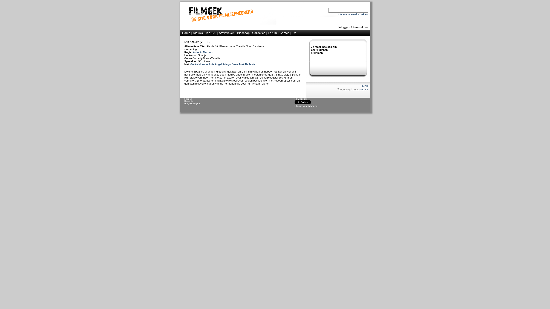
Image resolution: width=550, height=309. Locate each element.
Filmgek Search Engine (306, 106)
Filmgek (188, 99)
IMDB (365, 86)
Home (186, 33)
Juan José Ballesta (243, 64)
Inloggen (344, 27)
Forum (272, 33)
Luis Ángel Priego (220, 64)
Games (284, 33)
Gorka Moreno (199, 64)
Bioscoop (243, 33)
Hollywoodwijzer (192, 103)
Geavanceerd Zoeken (353, 14)
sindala (363, 89)
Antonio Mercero (203, 52)
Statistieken (227, 33)
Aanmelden (360, 27)
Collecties (258, 33)
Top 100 (210, 33)
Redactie (188, 101)
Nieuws (198, 33)
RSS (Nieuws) (301, 99)
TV (294, 33)
